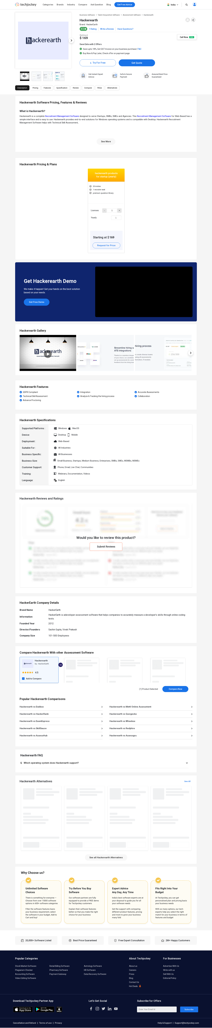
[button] (104, 763)
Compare (82, 4)
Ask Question (97, 4)
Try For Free (99, 62)
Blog (108, 4)
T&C (139, 49)
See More (106, 141)
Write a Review (107, 29)
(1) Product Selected (148, 689)
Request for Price (106, 245)
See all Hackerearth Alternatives (106, 857)
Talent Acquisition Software (109, 15)
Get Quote (137, 63)
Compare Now (175, 689)
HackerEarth (92, 24)
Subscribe (189, 1009)
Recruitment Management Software (62, 116)
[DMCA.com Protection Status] (59, 1012)
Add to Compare (33, 679)
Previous (15, 40)
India (173, 5)
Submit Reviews (106, 546)
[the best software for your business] (25, 6)
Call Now (184, 37)
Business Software (87, 15)
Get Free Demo (36, 302)
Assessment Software (132, 15)
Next (71, 40)
